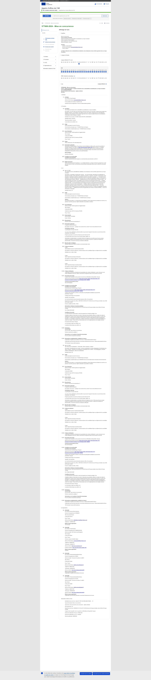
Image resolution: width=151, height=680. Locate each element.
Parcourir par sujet (86, 18)
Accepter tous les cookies (86, 673)
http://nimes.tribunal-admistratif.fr (78, 570)
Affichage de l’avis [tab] (45, 30)
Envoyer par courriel (49, 46)
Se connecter (99, 3)
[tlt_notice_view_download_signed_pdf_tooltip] (79, 64)
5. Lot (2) (45, 62)
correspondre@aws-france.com (76, 47)
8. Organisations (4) (47, 65)
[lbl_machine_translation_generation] (74, 76)
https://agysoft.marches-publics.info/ (85, 147)
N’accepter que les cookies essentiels (101, 673)
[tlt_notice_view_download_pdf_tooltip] (61, 71)
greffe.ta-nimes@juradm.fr (79, 564)
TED (42, 23)
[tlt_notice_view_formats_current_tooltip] (106, 84)
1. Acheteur (45, 56)
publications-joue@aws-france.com (80, 520)
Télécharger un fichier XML (49, 39)
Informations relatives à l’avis (49, 68)
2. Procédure (46, 59)
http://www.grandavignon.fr (77, 545)
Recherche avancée (67, 18)
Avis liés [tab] (43, 32)
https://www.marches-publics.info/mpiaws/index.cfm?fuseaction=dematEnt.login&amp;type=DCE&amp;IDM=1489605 (82, 279)
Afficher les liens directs (50, 42)
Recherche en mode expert (77, 18)
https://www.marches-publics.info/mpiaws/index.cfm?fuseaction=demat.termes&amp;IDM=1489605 (80, 290)
